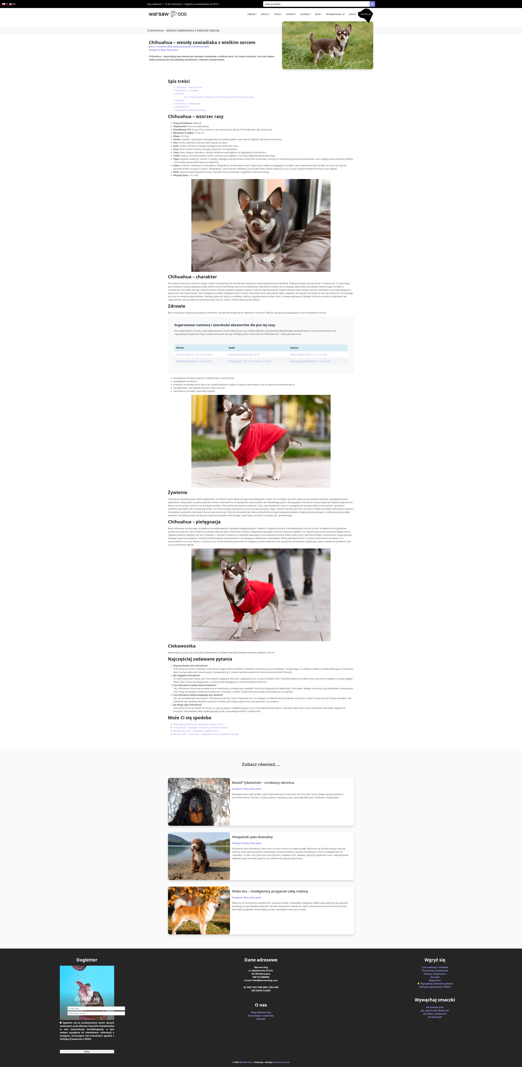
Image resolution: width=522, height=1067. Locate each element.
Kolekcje (304, 14)
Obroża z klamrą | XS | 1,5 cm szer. (194, 354)
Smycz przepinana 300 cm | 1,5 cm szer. (310, 361)
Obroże (251, 14)
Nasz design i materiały (261, 1015)
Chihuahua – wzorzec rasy (188, 87)
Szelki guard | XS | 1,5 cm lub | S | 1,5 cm (250, 361)
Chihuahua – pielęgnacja (188, 103)
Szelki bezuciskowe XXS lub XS (244, 354)
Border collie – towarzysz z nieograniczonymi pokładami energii (206, 734)
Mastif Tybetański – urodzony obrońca (263, 782)
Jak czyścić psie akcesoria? (435, 1010)
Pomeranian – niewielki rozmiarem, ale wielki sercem (200, 727)
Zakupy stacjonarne (435, 973)
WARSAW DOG (246, 1062)
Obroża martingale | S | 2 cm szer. (193, 361)
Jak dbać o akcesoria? (435, 1013)
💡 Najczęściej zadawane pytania (435, 983)
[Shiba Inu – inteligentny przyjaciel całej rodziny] (199, 910)
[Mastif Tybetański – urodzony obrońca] (199, 802)
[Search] (372, 4)
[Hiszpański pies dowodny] (199, 856)
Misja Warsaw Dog (261, 1012)
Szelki (277, 14)
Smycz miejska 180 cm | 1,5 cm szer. (308, 354)
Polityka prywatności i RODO (435, 986)
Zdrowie (179, 93)
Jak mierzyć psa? (435, 1007)
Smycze (264, 14)
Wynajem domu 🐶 (335, 14)
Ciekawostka (182, 106)
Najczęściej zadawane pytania (190, 110)
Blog (317, 14)
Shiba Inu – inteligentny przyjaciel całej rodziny (270, 891)
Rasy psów (172, 49)
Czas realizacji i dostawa (435, 967)
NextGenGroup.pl (281, 1062)
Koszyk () (366, 14)
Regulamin (435, 980)
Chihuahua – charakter (187, 90)
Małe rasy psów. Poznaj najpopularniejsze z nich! (198, 724)
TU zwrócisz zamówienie (435, 970)
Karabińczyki (435, 1017)
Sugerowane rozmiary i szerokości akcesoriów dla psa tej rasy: (222, 96)
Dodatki (290, 14)
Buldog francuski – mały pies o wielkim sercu (196, 730)
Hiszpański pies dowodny (252, 837)
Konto (352, 14)
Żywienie (179, 100)
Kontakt (261, 1018)
